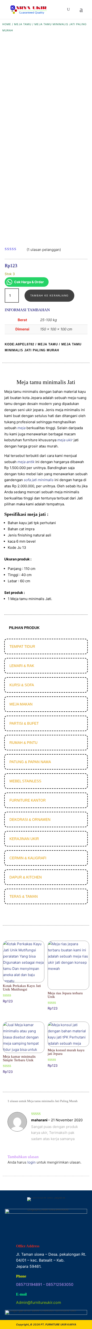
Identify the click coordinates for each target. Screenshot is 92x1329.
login (31, 1162)
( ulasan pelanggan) (44, 249)
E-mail (21, 1294)
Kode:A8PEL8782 (19, 344)
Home (6, 24)
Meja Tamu (22, 24)
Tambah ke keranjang (49, 295)
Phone (21, 1276)
